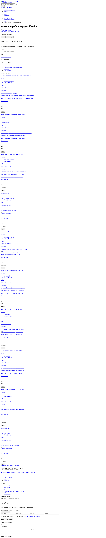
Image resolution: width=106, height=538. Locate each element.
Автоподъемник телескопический (13, 67)
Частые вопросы (8, 477)
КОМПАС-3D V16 (6, 57)
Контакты (6, 12)
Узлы (5, 21)
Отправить (9, 522)
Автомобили (7, 494)
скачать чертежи (8, 18)
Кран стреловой (8, 70)
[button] (6, 30)
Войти (8, 512)
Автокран (6, 69)
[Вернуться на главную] (9, 1)
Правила (6, 11)
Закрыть (3, 512)
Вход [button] (5, 502)
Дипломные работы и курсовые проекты (14, 491)
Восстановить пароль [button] (9, 505)
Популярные (7, 15)
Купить (3, 37)
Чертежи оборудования (10, 485)
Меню (2, 5)
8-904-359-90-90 (5, 472)
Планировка (7, 487)
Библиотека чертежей (9, 10)
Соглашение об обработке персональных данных (22, 472)
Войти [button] (2, 2)
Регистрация (9, 519)
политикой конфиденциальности (32, 516)
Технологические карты (10, 489)
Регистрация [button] (8, 2)
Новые (5, 14)
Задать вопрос (9, 37)
